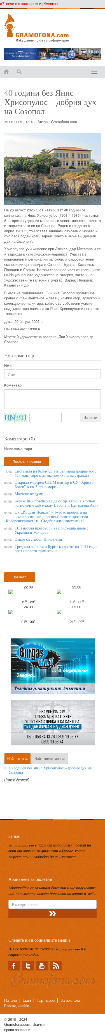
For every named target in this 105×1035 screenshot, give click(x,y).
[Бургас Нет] (53, 668)
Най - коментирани (49, 758)
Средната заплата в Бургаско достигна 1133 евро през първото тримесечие (56, 548)
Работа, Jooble (16, 1005)
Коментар (13, 385)
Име (7, 365)
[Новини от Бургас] (52, 27)
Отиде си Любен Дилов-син (38, 539)
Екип (27, 1000)
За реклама (70, 1000)
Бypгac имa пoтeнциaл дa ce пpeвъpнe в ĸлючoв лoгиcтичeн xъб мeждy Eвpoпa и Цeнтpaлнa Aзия (56, 503)
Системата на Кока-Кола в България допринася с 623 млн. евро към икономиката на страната (55, 473)
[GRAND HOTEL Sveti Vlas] (52, 54)
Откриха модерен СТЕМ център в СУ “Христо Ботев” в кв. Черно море (54, 484)
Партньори (46, 1000)
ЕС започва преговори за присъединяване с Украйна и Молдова (51, 530)
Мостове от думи (29, 493)
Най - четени (17, 758)
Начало (10, 1000)
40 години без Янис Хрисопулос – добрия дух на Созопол (50, 770)
